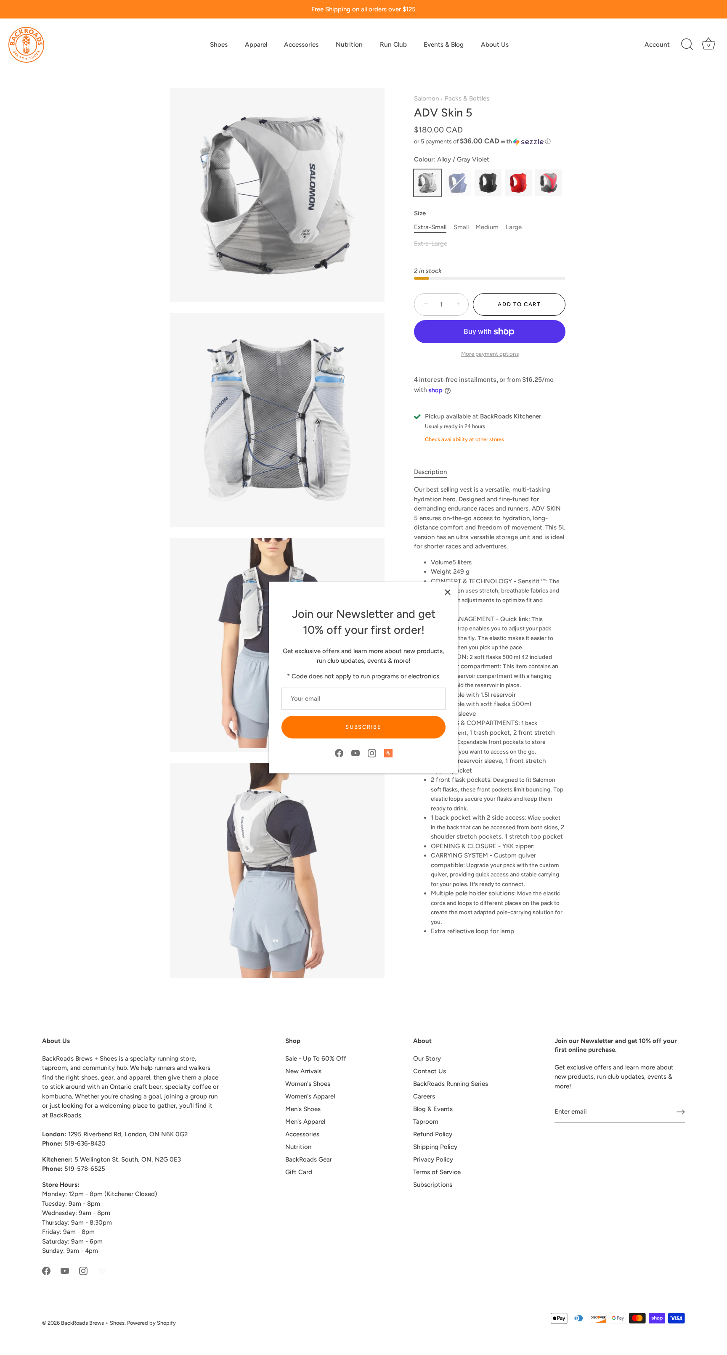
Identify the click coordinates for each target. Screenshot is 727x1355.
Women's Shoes (307, 1084)
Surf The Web (457, 182)
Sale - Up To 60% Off (315, 1058)
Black (488, 182)
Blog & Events (433, 1109)
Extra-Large (430, 243)
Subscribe (363, 727)
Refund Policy (432, 1134)
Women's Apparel (310, 1096)
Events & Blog (444, 44)
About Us (495, 44)
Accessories (301, 44)
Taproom (425, 1121)
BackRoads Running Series (450, 1084)
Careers (424, 1096)
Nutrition (349, 44)
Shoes (219, 44)
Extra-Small (430, 227)
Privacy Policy (433, 1159)
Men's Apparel (305, 1121)
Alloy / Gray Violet (427, 182)
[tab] (434, 472)
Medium (487, 227)
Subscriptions (432, 1184)
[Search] (687, 44)
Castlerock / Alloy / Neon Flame (548, 182)
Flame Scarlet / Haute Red (518, 182)
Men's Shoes (303, 1109)
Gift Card (298, 1172)
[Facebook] (339, 753)
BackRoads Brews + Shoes (93, 1323)
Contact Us (429, 1071)
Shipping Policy (435, 1147)
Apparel (256, 44)
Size (420, 213)
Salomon (426, 98)
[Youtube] (355, 753)
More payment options (490, 353)
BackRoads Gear (308, 1159)
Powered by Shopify (151, 1323)
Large (514, 227)
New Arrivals (303, 1071)
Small (461, 227)
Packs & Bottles (467, 98)
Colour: (451, 159)
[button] (489, 141)
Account (657, 44)
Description (430, 472)
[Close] (447, 592)
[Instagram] (372, 753)
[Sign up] (681, 1112)
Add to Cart (519, 304)
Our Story (427, 1058)
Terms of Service (437, 1172)
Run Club (393, 44)
